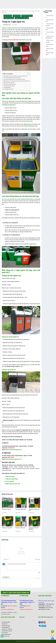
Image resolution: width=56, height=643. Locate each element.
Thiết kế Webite (27, 641)
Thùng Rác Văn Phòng (27, 15)
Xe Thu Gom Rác (5, 632)
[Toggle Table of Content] (27, 74)
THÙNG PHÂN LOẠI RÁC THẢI (12, 483)
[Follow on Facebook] (39, 622)
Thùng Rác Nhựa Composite (7, 630)
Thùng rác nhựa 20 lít (20, 509)
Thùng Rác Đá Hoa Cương (6, 634)
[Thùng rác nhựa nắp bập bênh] (34, 521)
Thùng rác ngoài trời (8, 18)
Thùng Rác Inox (4, 623)
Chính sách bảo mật (5, 636)
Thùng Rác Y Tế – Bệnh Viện (21, 18)
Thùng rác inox (16, 15)
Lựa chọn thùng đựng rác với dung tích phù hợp (14, 79)
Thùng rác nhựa (7, 15)
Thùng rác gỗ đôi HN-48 (9, 85)
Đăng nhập (37, 559)
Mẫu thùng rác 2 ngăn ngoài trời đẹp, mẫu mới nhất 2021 (16, 81)
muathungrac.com (7, 24)
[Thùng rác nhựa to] (7, 502)
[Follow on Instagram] (42, 622)
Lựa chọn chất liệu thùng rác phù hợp (12, 77)
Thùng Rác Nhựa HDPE (6, 622)
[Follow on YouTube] (44, 622)
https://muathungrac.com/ (23, 364)
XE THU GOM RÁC (9, 481)
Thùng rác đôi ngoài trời (9, 82)
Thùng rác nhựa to (6, 509)
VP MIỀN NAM (7, 87)
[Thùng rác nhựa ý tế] (21, 521)
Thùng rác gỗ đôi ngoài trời (10, 84)
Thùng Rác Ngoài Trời (5, 627)
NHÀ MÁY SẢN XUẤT (8, 89)
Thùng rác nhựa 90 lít (7, 527)
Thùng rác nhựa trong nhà (34, 510)
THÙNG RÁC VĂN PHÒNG (11, 479)
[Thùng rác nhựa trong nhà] (34, 502)
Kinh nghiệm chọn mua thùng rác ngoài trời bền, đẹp (15, 76)
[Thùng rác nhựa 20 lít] (21, 502)
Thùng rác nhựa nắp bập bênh (33, 528)
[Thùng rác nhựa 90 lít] (7, 521)
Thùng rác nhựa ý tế (20, 527)
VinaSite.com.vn (36, 641)
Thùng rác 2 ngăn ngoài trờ (9, 28)
